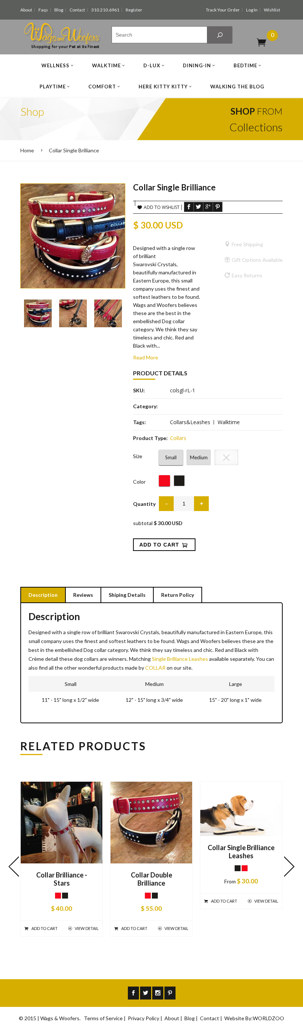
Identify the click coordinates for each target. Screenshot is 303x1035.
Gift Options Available (257, 260)
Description (43, 595)
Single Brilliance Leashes (180, 659)
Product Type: (150, 438)
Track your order (223, 10)
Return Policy (177, 595)
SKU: (139, 390)
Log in (252, 10)
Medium (199, 457)
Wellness (55, 65)
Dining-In (197, 65)
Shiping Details (127, 595)
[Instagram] (157, 993)
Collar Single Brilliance (74, 150)
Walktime (106, 65)
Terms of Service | (105, 1018)
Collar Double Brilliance (151, 879)
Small (171, 457)
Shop (32, 111)
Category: (145, 406)
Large (226, 457)
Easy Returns (247, 275)
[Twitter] (145, 993)
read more (145, 357)
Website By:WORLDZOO (254, 1018)
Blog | (191, 1018)
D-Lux (151, 65)
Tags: (139, 422)
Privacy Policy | (145, 1018)
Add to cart (44, 928)
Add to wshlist (162, 207)
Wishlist (272, 10)
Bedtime (245, 65)
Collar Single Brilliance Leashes (241, 851)
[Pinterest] (170, 993)
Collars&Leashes (190, 422)
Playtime (53, 86)
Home (27, 150)
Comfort (102, 86)
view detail (87, 928)
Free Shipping (247, 244)
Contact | (211, 1018)
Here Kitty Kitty (163, 86)
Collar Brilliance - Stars (61, 879)
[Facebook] (133, 993)
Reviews (83, 595)
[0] (261, 42)
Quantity (144, 504)
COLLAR (155, 667)
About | (173, 1018)
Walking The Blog (237, 86)
